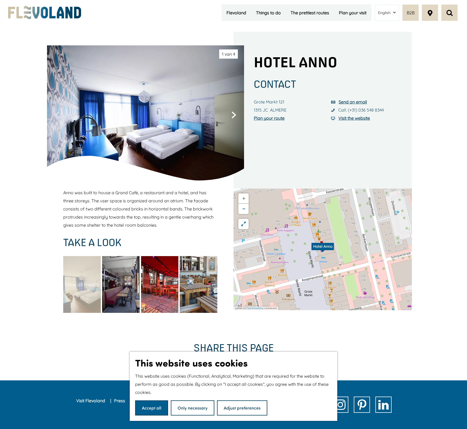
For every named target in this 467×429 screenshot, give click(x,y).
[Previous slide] (57, 115)
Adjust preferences (242, 408)
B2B (411, 12)
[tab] (228, 54)
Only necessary (193, 408)
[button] (322, 249)
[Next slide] (234, 115)
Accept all (151, 408)
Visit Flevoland (91, 400)
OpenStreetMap (254, 308)
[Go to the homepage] (44, 12)
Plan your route (269, 118)
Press (120, 400)
